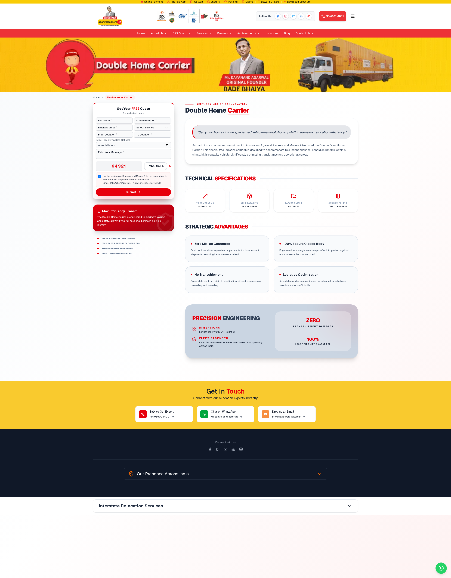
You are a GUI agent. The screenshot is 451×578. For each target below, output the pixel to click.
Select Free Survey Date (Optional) (113, 140)
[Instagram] (285, 16)
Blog (287, 33)
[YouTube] (309, 16)
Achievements (246, 33)
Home (96, 97)
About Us (157, 33)
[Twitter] (293, 16)
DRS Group (179, 33)
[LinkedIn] (301, 16)
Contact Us (303, 33)
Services (202, 33)
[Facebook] (278, 16)
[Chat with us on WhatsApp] (441, 568)
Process (222, 33)
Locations (271, 33)
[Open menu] (353, 16)
